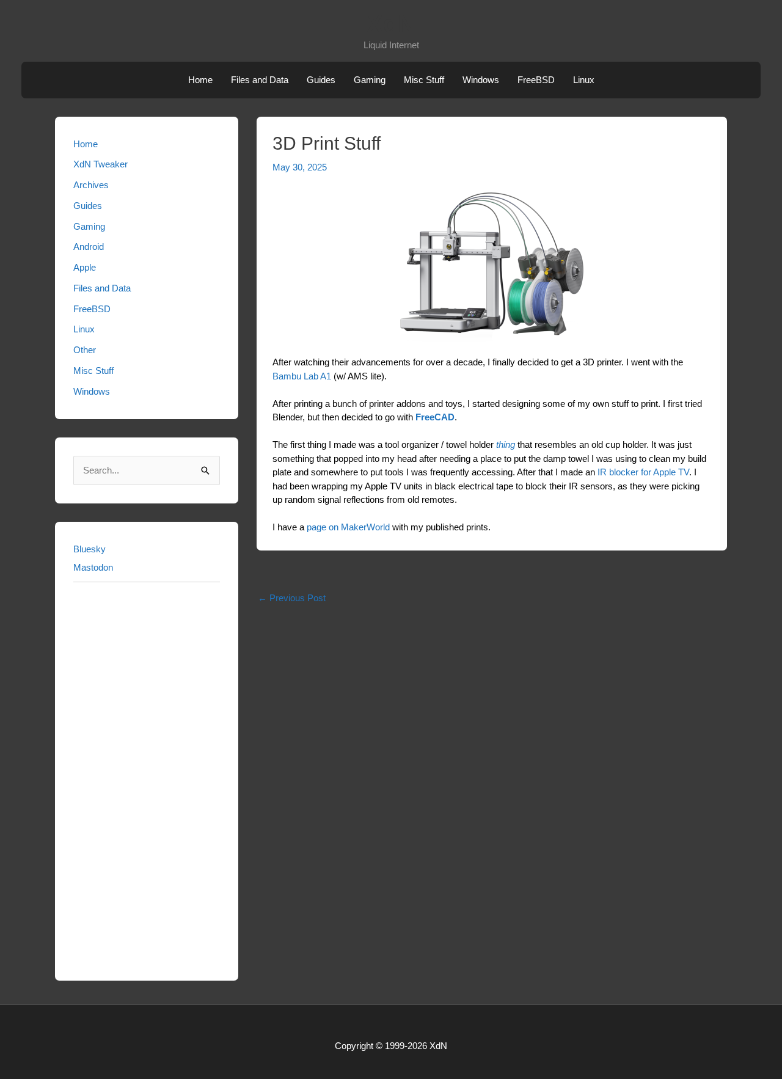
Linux (583, 80)
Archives (91, 185)
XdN (391, 23)
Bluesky (89, 549)
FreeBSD (536, 80)
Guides (321, 80)
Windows (480, 80)
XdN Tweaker (100, 164)
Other (84, 350)
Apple (84, 267)
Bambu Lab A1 (301, 376)
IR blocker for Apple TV (643, 472)
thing (505, 444)
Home (200, 80)
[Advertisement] (146, 779)
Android (88, 246)
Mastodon (93, 567)
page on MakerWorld (348, 527)
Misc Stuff (424, 80)
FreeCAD (435, 417)
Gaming (370, 80)
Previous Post (292, 598)
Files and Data (259, 80)
